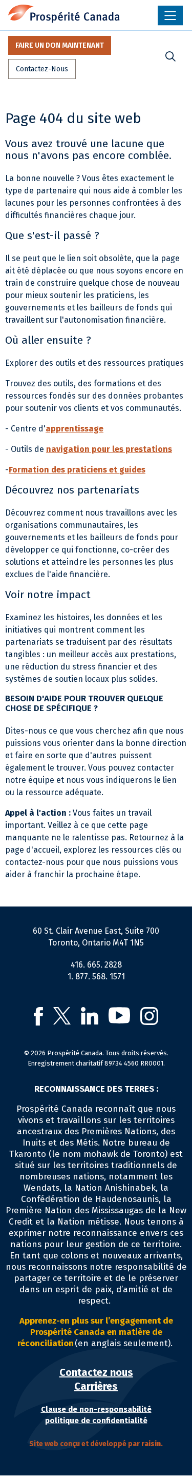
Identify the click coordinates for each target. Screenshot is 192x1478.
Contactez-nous (42, 69)
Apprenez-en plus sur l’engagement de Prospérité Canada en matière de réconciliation (95, 1332)
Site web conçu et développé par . (96, 1444)
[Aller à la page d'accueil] (64, 14)
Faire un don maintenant (59, 45)
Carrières (96, 1386)
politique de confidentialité (96, 1420)
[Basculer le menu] (170, 15)
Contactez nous (96, 1372)
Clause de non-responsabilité (96, 1409)
